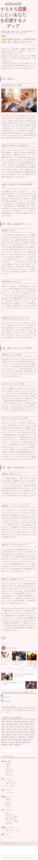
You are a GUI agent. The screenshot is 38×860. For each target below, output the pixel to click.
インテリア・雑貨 (11, 817)
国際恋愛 (32, 731)
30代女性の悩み (18, 721)
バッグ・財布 (10, 786)
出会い (3, 36)
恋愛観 (8, 764)
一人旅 (33, 729)
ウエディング (10, 772)
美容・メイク (8, 796)
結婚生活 (12, 742)
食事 (11, 744)
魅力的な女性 (18, 744)
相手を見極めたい (28, 739)
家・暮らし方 (10, 814)
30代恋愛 (33, 721)
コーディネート (10, 781)
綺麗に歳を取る (27, 742)
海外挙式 (5, 739)
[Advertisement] (32, 7)
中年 (4, 731)
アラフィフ (5, 726)
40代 (4, 724)
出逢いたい (25, 731)
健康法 (8, 803)
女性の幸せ (9, 734)
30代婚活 (26, 721)
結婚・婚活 (9, 770)
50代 (22, 724)
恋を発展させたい (23, 737)
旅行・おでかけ (9, 827)
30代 (4, 637)
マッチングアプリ (19, 729)
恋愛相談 (32, 737)
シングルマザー (30, 726)
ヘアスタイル (8, 790)
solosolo (13, 15)
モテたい (27, 729)
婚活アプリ (22, 734)
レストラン (9, 837)
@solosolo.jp (5, 697)
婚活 (15, 734)
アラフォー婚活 (21, 726)
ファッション (8, 779)
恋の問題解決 (5, 737)
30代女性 (10, 721)
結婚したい (5, 742)
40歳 (17, 724)
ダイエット (9, 801)
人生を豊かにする (11, 731)
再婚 (19, 731)
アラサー (33, 724)
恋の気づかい (14, 737)
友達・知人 (9, 823)
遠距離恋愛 (5, 744)
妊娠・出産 (9, 774)
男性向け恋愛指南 (18, 739)
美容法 (8, 799)
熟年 (11, 739)
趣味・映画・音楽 (11, 819)
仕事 (7, 812)
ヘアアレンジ (10, 792)
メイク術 (8, 806)
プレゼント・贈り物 (12, 821)
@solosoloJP (5, 701)
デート (4, 729)
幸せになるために (30, 734)
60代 (27, 724)
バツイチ (10, 729)
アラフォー (13, 726)
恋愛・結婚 (7, 761)
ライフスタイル (9, 810)
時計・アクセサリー (12, 783)
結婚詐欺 (19, 742)
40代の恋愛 (10, 724)
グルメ (6, 834)
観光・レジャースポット (13, 830)
